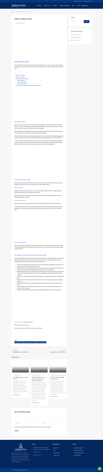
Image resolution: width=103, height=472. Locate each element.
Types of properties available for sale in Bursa (57, 378)
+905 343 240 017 (37, 452)
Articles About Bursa (20, 11)
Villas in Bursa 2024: (20, 77)
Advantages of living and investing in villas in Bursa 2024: (28, 85)
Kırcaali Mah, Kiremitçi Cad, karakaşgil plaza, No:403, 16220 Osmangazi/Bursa (41, 448)
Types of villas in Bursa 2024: (22, 79)
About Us (56, 448)
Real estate (47, 6)
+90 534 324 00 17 (77, 35)
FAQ (54, 450)
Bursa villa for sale (19, 342)
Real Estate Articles (62, 375)
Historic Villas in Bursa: (22, 84)
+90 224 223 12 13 (77, 37)
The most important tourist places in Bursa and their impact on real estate (38, 379)
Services (55, 6)
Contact (79, 6)
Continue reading (16, 395)
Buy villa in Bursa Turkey (30, 342)
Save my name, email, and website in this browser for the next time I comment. (33, 427)
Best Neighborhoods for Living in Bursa (20, 378)
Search (86, 22)
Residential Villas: (21, 80)
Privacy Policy (56, 453)
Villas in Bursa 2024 (41, 342)
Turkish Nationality (65, 6)
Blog (73, 6)
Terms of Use (56, 455)
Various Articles (77, 455)
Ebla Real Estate (41, 67)
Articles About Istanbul (79, 453)
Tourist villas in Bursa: (22, 82)
